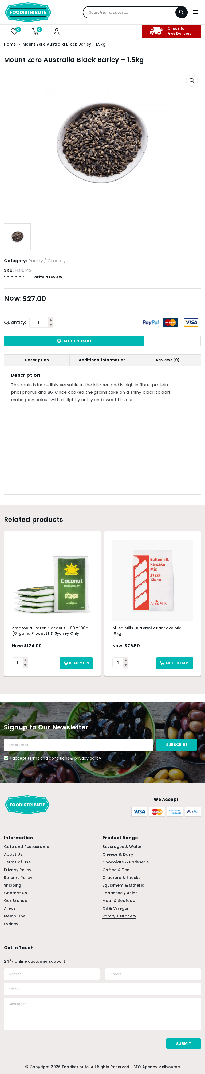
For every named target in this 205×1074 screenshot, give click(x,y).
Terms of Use (17, 862)
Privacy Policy (17, 869)
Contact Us (15, 893)
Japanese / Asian (120, 893)
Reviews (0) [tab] (168, 360)
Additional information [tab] (102, 360)
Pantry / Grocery (47, 261)
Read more (79, 663)
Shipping (12, 885)
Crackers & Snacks (121, 877)
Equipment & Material (124, 885)
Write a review (47, 277)
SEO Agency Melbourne (156, 1066)
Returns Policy (18, 877)
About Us (13, 854)
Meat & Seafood (118, 900)
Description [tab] (37, 360)
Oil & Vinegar (115, 908)
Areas (10, 908)
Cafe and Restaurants (26, 846)
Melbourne (15, 916)
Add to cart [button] (177, 663)
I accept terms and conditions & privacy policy (55, 758)
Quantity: (15, 322)
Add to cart (77, 341)
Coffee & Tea (115, 869)
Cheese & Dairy (117, 854)
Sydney (11, 924)
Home (10, 44)
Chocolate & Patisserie (125, 862)
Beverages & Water (122, 846)
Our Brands (15, 900)
